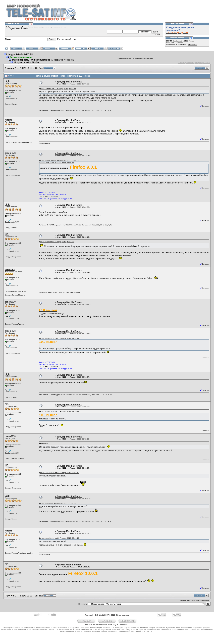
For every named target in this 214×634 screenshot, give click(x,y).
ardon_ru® (10, 153)
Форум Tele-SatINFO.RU (20, 54)
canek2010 (10, 302)
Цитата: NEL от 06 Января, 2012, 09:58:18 (56, 163)
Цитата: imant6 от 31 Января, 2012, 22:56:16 (57, 503)
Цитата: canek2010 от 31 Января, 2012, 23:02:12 (59, 473)
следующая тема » (202, 63)
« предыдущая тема (186, 63)
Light (7, 81)
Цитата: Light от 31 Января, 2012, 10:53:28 (56, 242)
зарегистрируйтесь (57, 27)
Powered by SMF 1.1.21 (94, 615)
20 (36, 68)
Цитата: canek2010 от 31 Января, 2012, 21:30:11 (59, 338)
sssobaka (10, 269)
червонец (69, 60)
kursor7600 (192, 44)
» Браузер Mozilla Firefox (68, 81)
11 (31, 68)
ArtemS (9, 120)
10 (28, 68)
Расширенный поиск (67, 39)
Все (41, 68)
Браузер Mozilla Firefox (26, 62)
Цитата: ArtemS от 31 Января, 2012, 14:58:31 (57, 88)
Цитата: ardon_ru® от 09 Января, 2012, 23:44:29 (59, 160)
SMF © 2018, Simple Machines (117, 615)
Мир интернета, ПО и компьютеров (31, 60)
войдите (42, 27)
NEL (7, 234)
